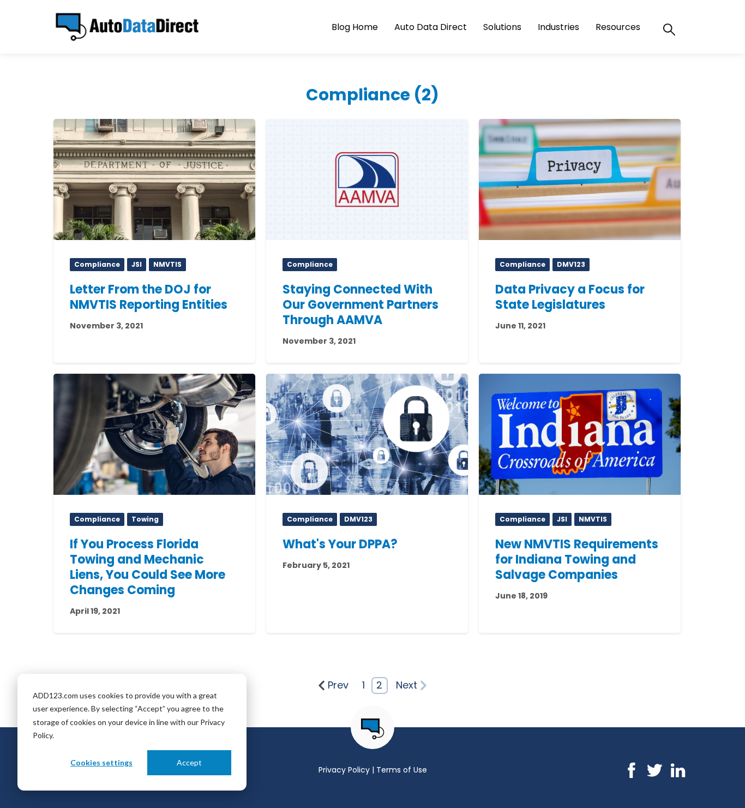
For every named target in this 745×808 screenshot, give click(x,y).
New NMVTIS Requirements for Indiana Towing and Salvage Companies (576, 559)
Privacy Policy (344, 769)
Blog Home (355, 27)
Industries (558, 27)
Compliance (97, 264)
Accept (189, 762)
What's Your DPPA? (340, 544)
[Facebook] (631, 775)
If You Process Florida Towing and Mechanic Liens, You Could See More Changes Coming (147, 567)
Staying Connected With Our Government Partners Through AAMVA (360, 304)
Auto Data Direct (430, 27)
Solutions (502, 27)
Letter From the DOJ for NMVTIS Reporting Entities (148, 297)
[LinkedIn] (678, 775)
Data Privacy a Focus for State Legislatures (570, 297)
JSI (136, 264)
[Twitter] (655, 775)
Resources (618, 27)
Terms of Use (401, 769)
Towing (145, 519)
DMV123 (571, 264)
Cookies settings (101, 762)
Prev (338, 685)
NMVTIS (167, 264)
